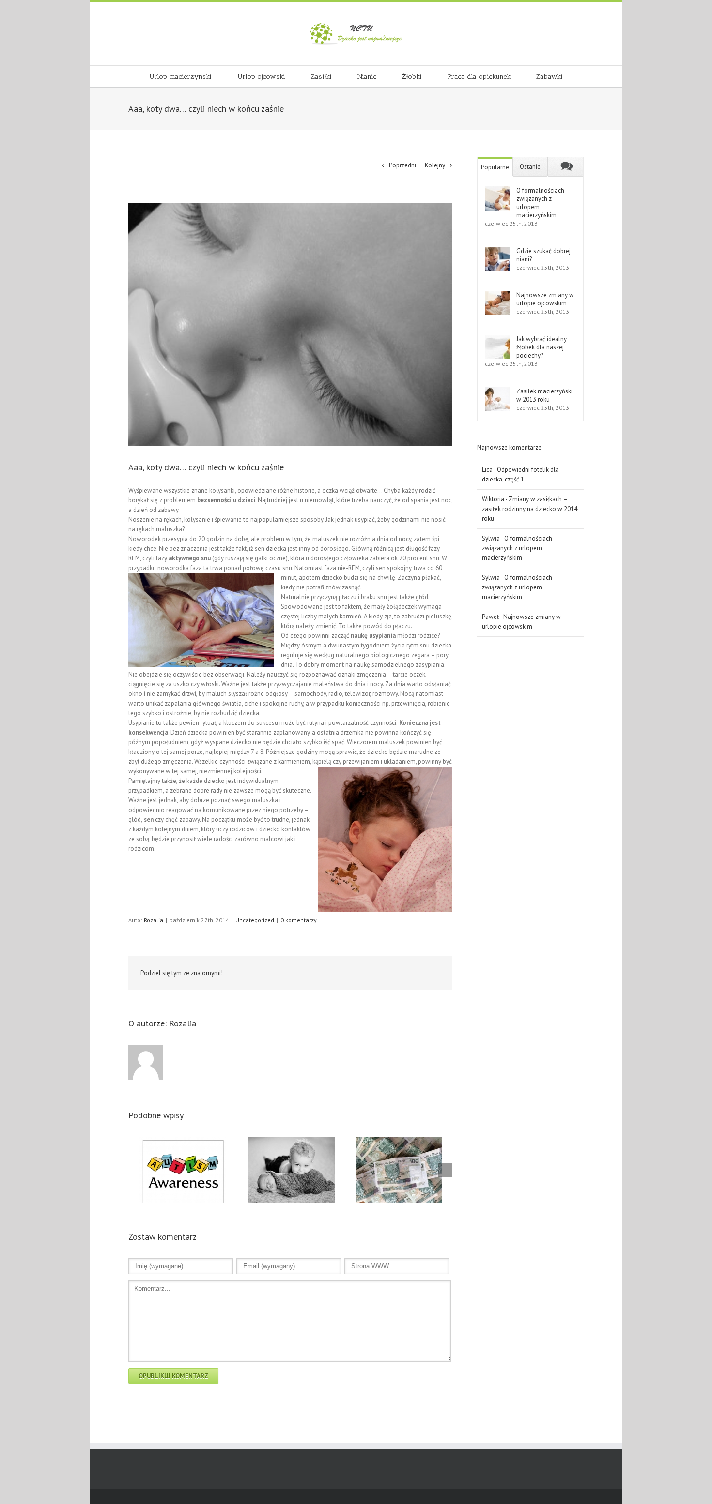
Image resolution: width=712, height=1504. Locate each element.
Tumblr (386, 973)
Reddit (364, 973)
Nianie (366, 77)
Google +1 (409, 973)
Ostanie (530, 167)
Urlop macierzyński (180, 77)
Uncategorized (254, 920)
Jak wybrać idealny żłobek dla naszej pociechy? (541, 347)
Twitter (322, 973)
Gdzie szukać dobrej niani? (543, 255)
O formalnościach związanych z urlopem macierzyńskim (540, 202)
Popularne (495, 167)
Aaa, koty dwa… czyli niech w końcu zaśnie (206, 467)
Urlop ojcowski (261, 77)
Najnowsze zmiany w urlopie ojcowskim (545, 299)
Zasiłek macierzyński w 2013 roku (544, 395)
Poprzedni (402, 165)
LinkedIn (342, 972)
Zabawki (549, 77)
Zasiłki (321, 77)
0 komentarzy (298, 920)
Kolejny (435, 165)
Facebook (302, 973)
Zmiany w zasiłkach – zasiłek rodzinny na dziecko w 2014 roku (529, 509)
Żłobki (412, 77)
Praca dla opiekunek (479, 77)
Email (433, 972)
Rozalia (153, 920)
